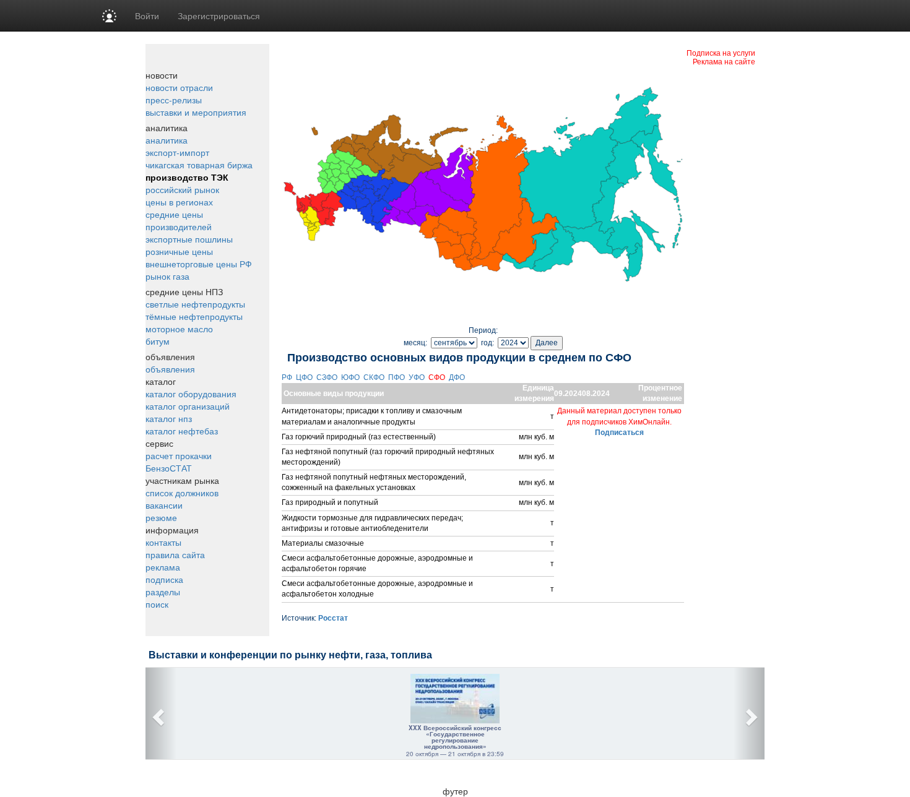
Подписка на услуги (721, 52)
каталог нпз (168, 418)
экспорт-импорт (177, 152)
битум (157, 341)
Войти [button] (147, 15)
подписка (164, 579)
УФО (418, 377)
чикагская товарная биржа (199, 164)
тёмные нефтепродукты (194, 316)
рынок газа (167, 276)
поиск (156, 604)
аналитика (166, 140)
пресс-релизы (173, 99)
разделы (162, 591)
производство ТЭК (186, 177)
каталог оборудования (190, 393)
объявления (170, 369)
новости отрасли (179, 87)
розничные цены (179, 251)
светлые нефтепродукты (195, 304)
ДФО (458, 377)
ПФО (397, 377)
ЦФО (305, 377)
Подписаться (619, 432)
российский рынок (182, 189)
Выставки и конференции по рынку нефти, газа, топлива (290, 655)
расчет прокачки (178, 455)
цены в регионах (179, 202)
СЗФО (327, 377)
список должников (182, 492)
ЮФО (351, 377)
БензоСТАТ (168, 468)
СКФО (374, 377)
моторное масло (179, 328)
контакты (163, 542)
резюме (161, 517)
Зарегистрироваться (219, 15)
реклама (162, 567)
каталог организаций (187, 406)
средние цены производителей (178, 220)
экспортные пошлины (189, 239)
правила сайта (175, 554)
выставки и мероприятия (195, 112)
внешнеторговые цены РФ (198, 263)
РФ (288, 377)
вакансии (164, 505)
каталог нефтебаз (181, 430)
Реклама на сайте (724, 61)
